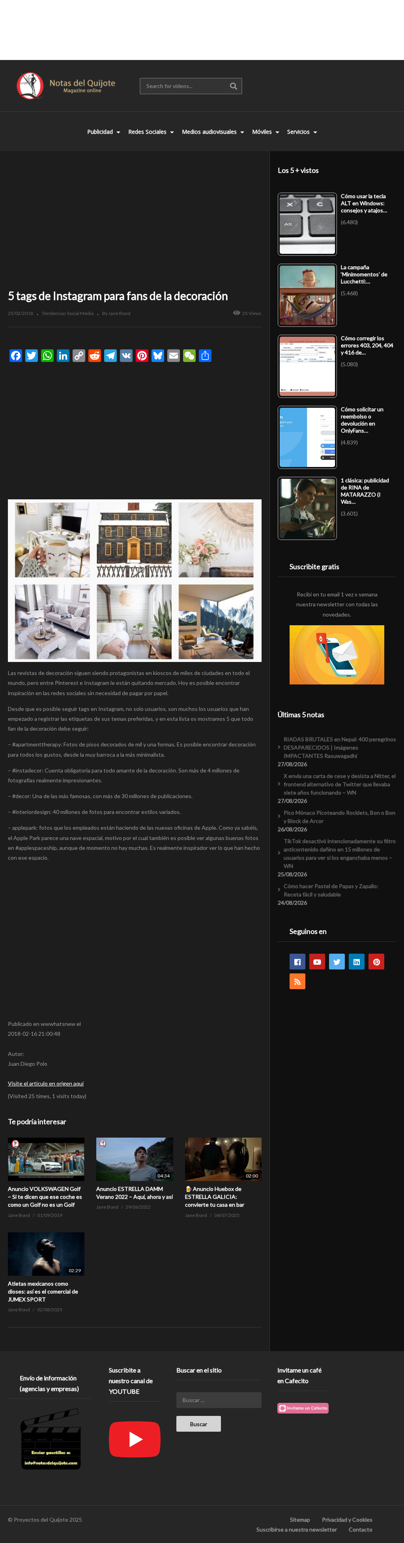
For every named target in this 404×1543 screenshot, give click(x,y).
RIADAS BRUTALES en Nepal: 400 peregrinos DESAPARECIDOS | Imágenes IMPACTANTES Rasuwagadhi (340, 747)
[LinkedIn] (357, 961)
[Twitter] (337, 961)
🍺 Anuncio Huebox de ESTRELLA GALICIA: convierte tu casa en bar (214, 1196)
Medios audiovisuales (210, 131)
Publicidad (100, 131)
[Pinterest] (376, 961)
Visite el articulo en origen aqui (46, 1083)
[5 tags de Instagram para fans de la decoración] (46, 1159)
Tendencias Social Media (68, 313)
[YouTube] (317, 961)
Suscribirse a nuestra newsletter (296, 1529)
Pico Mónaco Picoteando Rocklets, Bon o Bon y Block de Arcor (339, 816)
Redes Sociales (148, 131)
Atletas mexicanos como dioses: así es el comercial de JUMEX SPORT (43, 1291)
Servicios (299, 131)
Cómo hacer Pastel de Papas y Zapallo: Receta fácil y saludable (331, 890)
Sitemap (300, 1519)
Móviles (262, 131)
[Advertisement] (202, 29)
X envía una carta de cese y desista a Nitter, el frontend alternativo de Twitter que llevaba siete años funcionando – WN (340, 784)
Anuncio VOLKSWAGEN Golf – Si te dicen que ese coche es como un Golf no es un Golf (45, 1196)
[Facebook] (297, 961)
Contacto (360, 1529)
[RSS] (297, 981)
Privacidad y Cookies (347, 1519)
